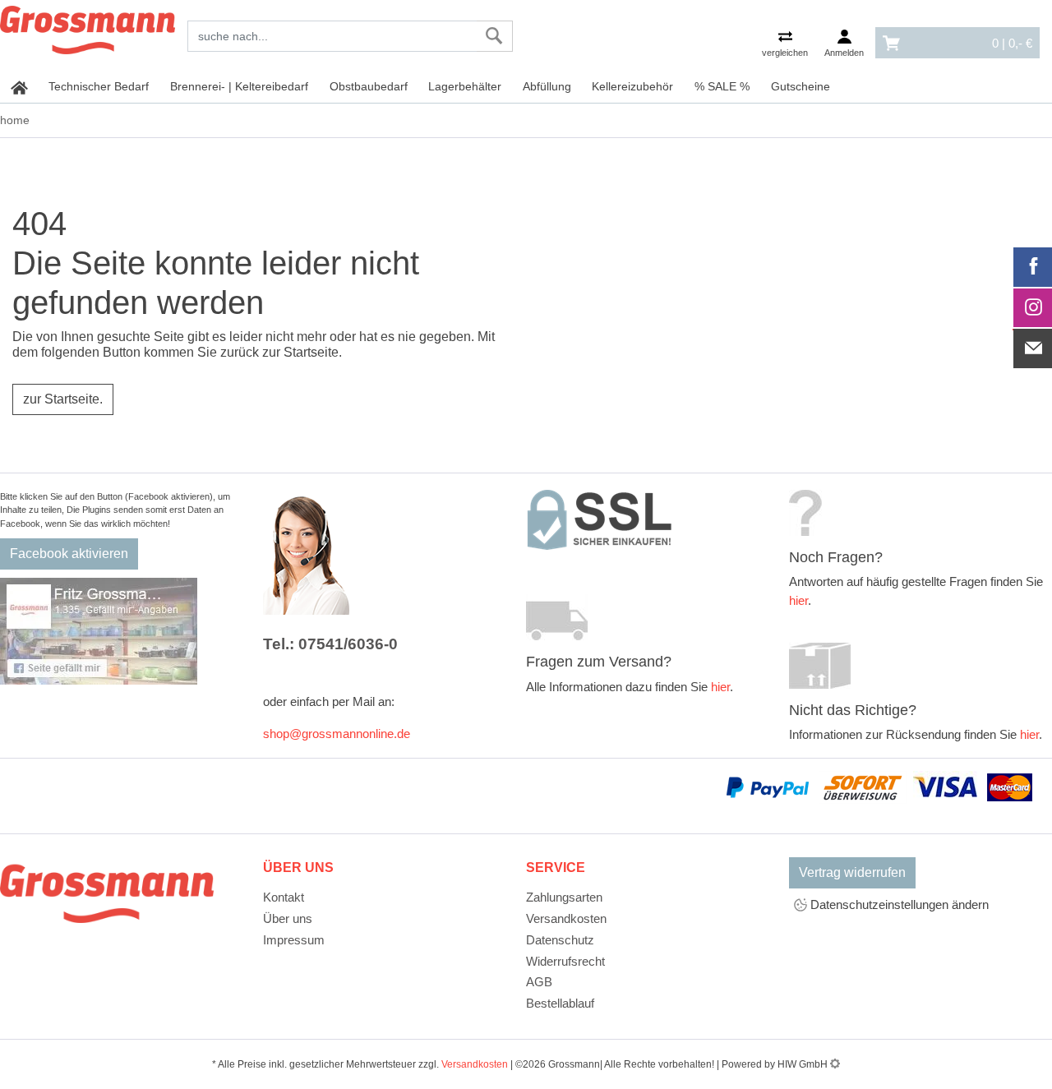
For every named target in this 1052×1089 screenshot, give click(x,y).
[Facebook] (1033, 267)
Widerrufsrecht (565, 961)
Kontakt (283, 897)
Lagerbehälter (464, 86)
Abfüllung (547, 86)
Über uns (287, 918)
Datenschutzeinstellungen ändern (898, 904)
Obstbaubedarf (369, 86)
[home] (19, 87)
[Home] (87, 27)
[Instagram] (1033, 308)
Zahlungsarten (564, 897)
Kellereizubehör (632, 86)
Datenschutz (560, 940)
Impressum (294, 940)
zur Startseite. (63, 399)
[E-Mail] (1033, 348)
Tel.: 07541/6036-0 (330, 644)
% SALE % (722, 86)
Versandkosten (566, 918)
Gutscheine (800, 86)
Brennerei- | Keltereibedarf (239, 86)
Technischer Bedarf (98, 86)
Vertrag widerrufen (852, 872)
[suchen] (494, 36)
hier (720, 687)
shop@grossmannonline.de (336, 734)
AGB (539, 982)
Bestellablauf (560, 1003)
